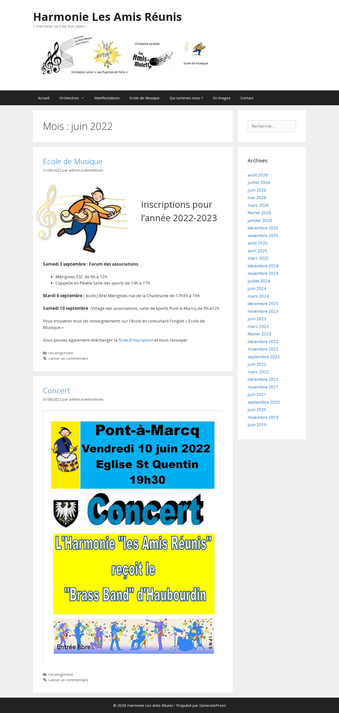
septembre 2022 (264, 356)
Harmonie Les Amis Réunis (107, 16)
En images (222, 97)
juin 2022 (257, 364)
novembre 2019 (263, 417)
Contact (247, 97)
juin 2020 (257, 409)
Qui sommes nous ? (186, 97)
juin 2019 (257, 425)
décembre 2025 (263, 228)
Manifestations (107, 97)
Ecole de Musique (145, 97)
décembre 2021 (263, 379)
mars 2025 (258, 258)
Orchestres (69, 97)
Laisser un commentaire (68, 358)
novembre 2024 (263, 273)
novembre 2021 (263, 387)
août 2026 (258, 175)
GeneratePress (212, 705)
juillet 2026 (259, 182)
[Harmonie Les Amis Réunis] (132, 54)
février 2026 (259, 212)
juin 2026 (257, 190)
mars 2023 (258, 326)
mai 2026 (257, 197)
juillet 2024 (259, 281)
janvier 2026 (260, 220)
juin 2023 (257, 318)
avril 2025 (257, 250)
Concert (56, 390)
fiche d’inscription (136, 340)
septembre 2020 (264, 402)
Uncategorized (60, 353)
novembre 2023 (263, 311)
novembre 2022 (263, 349)
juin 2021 (257, 394)
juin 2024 (257, 288)
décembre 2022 (263, 341)
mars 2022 (258, 372)
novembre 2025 (263, 235)
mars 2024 (258, 296)
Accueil (43, 97)
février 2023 (259, 334)
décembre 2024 (263, 266)
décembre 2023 (263, 303)
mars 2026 (258, 205)
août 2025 (258, 243)
